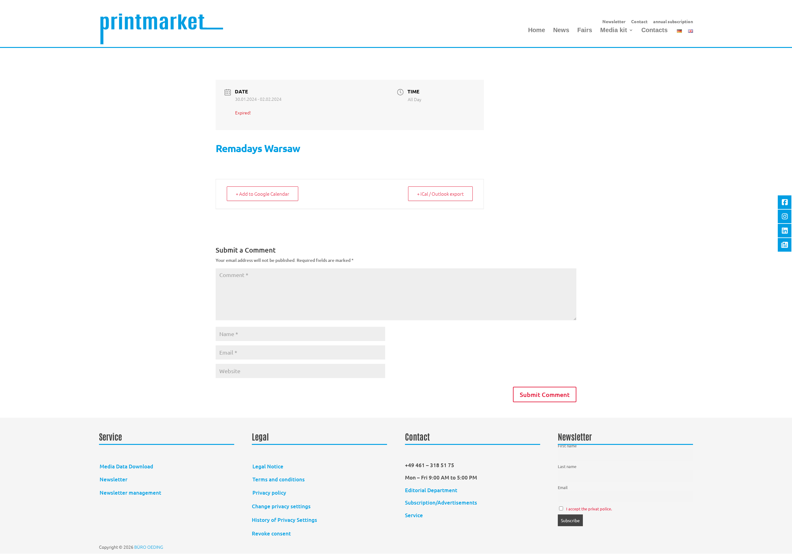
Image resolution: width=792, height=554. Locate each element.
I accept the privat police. (589, 508)
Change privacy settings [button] (281, 506)
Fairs (584, 30)
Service (414, 515)
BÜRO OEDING (148, 547)
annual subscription (673, 21)
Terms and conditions (278, 479)
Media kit (613, 30)
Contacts (654, 30)
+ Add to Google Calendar (262, 193)
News (561, 30)
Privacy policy (269, 492)
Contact (639, 21)
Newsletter (614, 21)
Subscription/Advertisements (441, 502)
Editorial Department (431, 490)
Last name (567, 466)
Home (536, 30)
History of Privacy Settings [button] (284, 519)
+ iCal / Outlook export (440, 193)
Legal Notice (267, 466)
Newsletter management (130, 492)
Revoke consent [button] (271, 533)
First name (567, 445)
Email (563, 487)
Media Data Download (126, 466)
